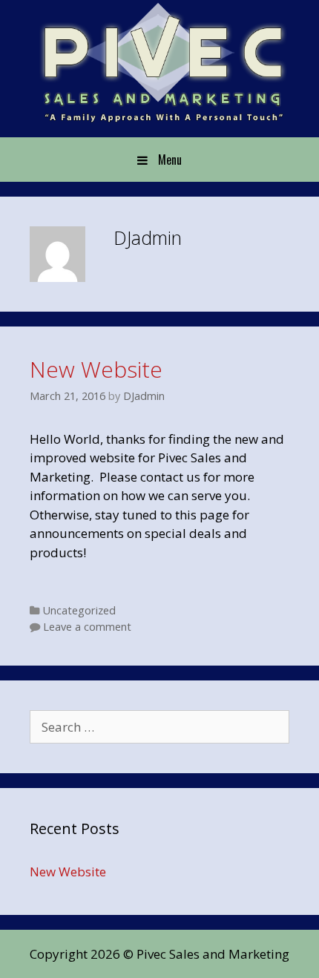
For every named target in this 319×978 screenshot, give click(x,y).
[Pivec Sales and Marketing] (159, 61)
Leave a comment (87, 627)
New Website (96, 369)
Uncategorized (79, 610)
